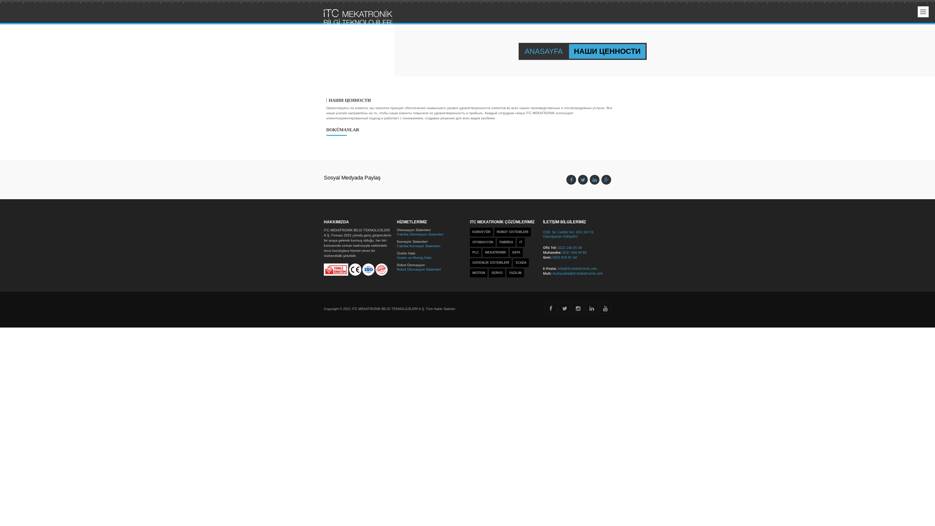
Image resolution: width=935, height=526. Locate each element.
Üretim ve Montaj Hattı (414, 258)
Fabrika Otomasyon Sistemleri (420, 234)
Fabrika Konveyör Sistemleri (418, 246)
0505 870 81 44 (564, 257)
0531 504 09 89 (574, 252)
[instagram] (578, 309)
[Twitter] (564, 309)
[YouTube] (605, 309)
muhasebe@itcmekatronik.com (577, 273)
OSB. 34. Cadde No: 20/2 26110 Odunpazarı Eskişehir (568, 234)
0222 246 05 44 (570, 247)
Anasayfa (544, 51)
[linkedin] (591, 309)
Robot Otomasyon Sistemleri (419, 269)
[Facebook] (550, 309)
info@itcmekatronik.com (577, 268)
